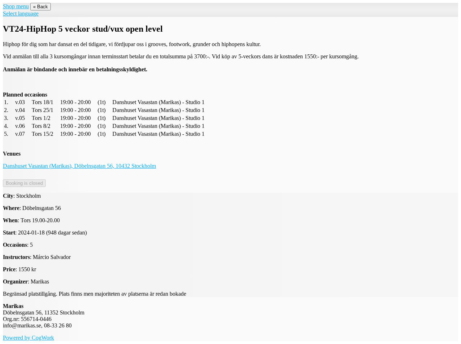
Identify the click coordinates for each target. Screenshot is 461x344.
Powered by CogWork (28, 338)
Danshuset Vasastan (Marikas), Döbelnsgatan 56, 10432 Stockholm (79, 166)
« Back (40, 6)
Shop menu (16, 6)
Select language (21, 13)
